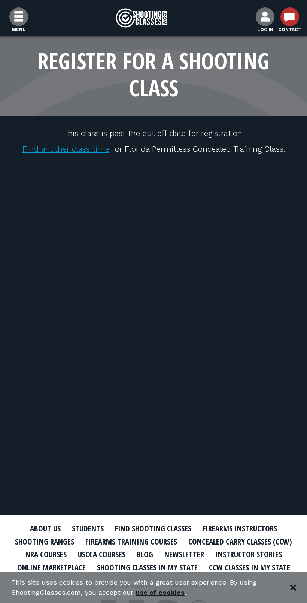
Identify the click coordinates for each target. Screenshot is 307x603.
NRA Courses (46, 554)
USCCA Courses (101, 554)
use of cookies (160, 592)
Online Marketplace (51, 567)
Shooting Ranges (44, 541)
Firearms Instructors (240, 528)
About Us (45, 528)
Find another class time (65, 149)
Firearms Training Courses (131, 541)
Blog (145, 554)
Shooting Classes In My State (147, 567)
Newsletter (184, 554)
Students (88, 528)
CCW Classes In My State (249, 567)
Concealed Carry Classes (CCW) (240, 541)
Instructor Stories (248, 554)
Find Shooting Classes (153, 528)
